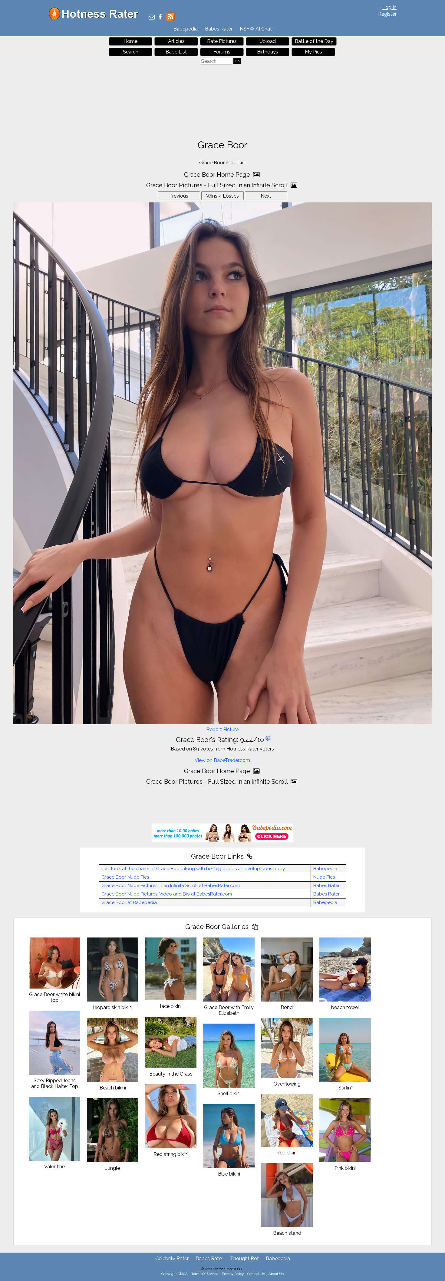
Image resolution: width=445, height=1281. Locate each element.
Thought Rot (244, 1258)
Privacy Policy (233, 1274)
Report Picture (222, 729)
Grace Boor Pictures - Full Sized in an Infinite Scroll (217, 185)
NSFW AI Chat (256, 29)
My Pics (313, 52)
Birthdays (267, 52)
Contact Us (256, 1274)
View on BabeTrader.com (222, 760)
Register (387, 14)
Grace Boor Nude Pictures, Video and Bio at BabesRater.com (166, 894)
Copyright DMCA (174, 1274)
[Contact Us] (151, 17)
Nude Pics (324, 877)
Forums (221, 52)
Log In (389, 7)
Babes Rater (218, 29)
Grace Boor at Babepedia (129, 902)
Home (130, 41)
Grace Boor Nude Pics (125, 877)
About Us (276, 1274)
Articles (176, 41)
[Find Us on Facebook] (160, 17)
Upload (267, 41)
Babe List (176, 52)
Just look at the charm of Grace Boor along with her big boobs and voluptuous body (193, 868)
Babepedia (185, 29)
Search (130, 52)
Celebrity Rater (172, 1258)
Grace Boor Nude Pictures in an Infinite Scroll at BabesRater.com (170, 885)
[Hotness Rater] (95, 18)
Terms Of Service (204, 1274)
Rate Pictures (222, 41)
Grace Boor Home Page (218, 174)
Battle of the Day (314, 41)
